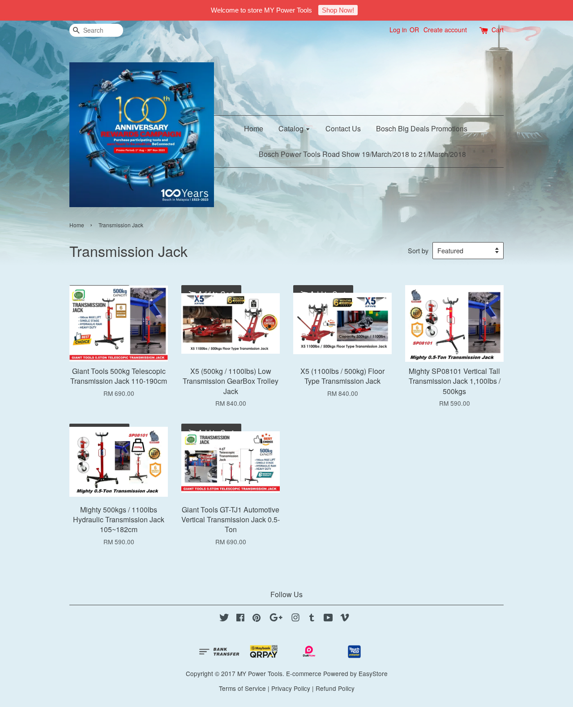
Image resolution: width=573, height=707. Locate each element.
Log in (398, 29)
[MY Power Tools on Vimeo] (345, 618)
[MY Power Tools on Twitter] (224, 618)
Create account (445, 29)
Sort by (418, 250)
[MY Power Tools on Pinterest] (256, 618)
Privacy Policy (290, 688)
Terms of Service (242, 688)
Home (253, 128)
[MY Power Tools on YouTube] (328, 618)
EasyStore (373, 673)
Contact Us (343, 128)
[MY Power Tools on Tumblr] (312, 618)
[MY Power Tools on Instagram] (295, 618)
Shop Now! (338, 10)
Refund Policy (335, 688)
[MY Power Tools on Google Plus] (276, 618)
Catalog (291, 128)
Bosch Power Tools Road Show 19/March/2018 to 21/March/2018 (362, 154)
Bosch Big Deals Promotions (421, 128)
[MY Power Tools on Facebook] (240, 618)
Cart (498, 29)
